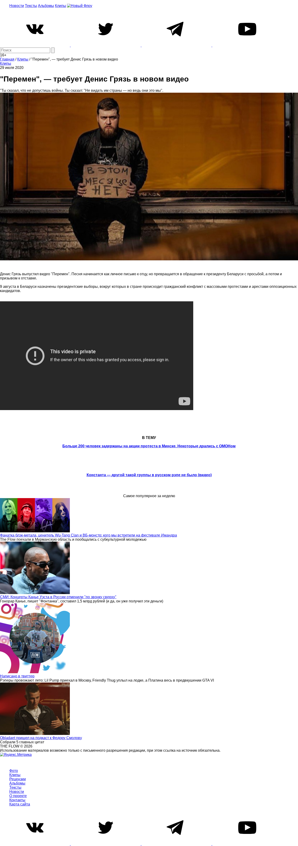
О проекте (18, 796)
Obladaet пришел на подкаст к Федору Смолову (41, 738)
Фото (13, 771)
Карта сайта (19, 804)
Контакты (17, 800)
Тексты (31, 6)
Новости (16, 6)
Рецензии (17, 779)
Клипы (60, 6)
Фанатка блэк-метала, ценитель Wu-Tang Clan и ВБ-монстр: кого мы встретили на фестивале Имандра (88, 535)
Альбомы (46, 6)
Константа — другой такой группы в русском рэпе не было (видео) (149, 475)
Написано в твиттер (17, 676)
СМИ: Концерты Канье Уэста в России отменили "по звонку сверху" (58, 597)
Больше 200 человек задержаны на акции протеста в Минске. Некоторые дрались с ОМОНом (149, 446)
